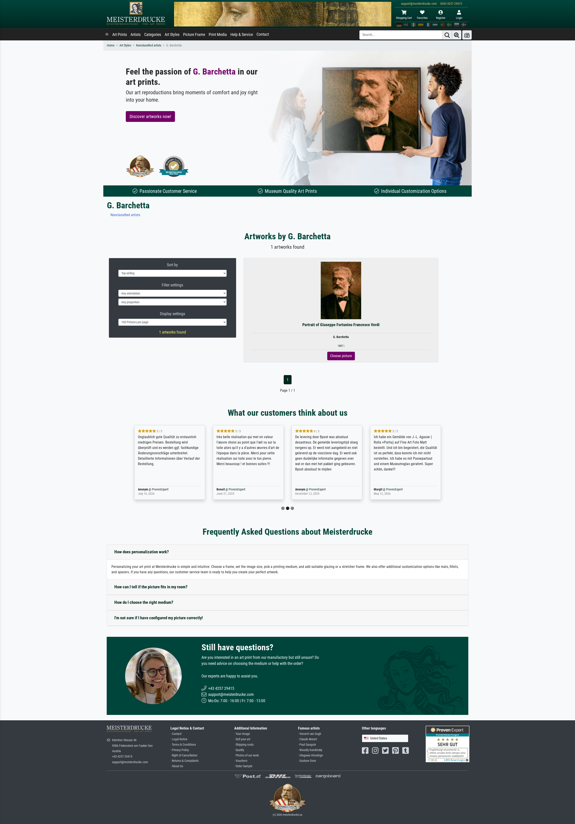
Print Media (218, 34)
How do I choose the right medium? (143, 602)
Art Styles (172, 34)
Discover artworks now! (150, 116)
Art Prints (119, 34)
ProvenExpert (160, 489)
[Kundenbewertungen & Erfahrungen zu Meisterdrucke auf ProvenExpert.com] (174, 166)
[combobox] (385, 738)
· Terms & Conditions (183, 745)
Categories (152, 34)
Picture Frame (194, 34)
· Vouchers (240, 761)
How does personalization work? (141, 551)
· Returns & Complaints (184, 761)
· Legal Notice (179, 739)
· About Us (176, 766)
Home (111, 45)
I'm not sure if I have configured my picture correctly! (158, 617)
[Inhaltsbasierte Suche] (456, 35)
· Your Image (242, 734)
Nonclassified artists (148, 45)
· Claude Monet (307, 739)
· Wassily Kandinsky (310, 750)
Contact (263, 34)
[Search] (447, 35)
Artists (135, 34)
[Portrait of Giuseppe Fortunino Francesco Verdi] (341, 290)
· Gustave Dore (307, 761)
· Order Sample (243, 766)
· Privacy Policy (179, 750)
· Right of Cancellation (183, 755)
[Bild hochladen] (467, 35)
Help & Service (241, 34)
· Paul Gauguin (307, 745)
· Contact (175, 734)
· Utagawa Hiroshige (310, 755)
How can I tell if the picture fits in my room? (151, 586)
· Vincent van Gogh (309, 734)
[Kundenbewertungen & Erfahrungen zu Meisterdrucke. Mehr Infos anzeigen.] (447, 743)
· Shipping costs (244, 745)
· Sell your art (242, 739)
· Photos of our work (246, 755)
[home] (107, 34)
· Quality (239, 750)
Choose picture (341, 356)
